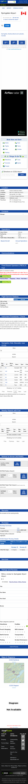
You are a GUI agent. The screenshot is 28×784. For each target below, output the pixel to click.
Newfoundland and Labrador (16, 34)
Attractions (8, 160)
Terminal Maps (5, 743)
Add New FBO (6, 276)
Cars (6, 149)
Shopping (3, 739)
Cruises (19, 149)
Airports (9, 8)
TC (2, 25)
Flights (7, 146)
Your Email (3, 598)
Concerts (7, 163)
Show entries (14, 351)
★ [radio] (1, 627)
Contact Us (14, 767)
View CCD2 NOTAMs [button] (17, 463)
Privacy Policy (14, 766)
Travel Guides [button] (21, 42)
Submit (22, 174)
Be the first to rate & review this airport (11, 18)
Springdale (4, 34)
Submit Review (14, 647)
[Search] (14, 2)
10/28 (18, 528)
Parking (7, 152)
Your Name (3, 592)
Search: (14, 357)
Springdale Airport (18, 8)
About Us (7, 766)
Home (3, 8)
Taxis (18, 143)
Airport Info (6, 42)
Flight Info (13, 42)
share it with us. (15, 727)
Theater (7, 166)
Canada (3, 36)
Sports (19, 163)
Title (1, 586)
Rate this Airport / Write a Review (17, 582)
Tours (18, 160)
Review (2, 606)
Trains (19, 146)
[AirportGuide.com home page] (3, 1)
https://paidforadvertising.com (14, 49)
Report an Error (22, 766)
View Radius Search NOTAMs (24, 476)
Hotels (7, 143)
